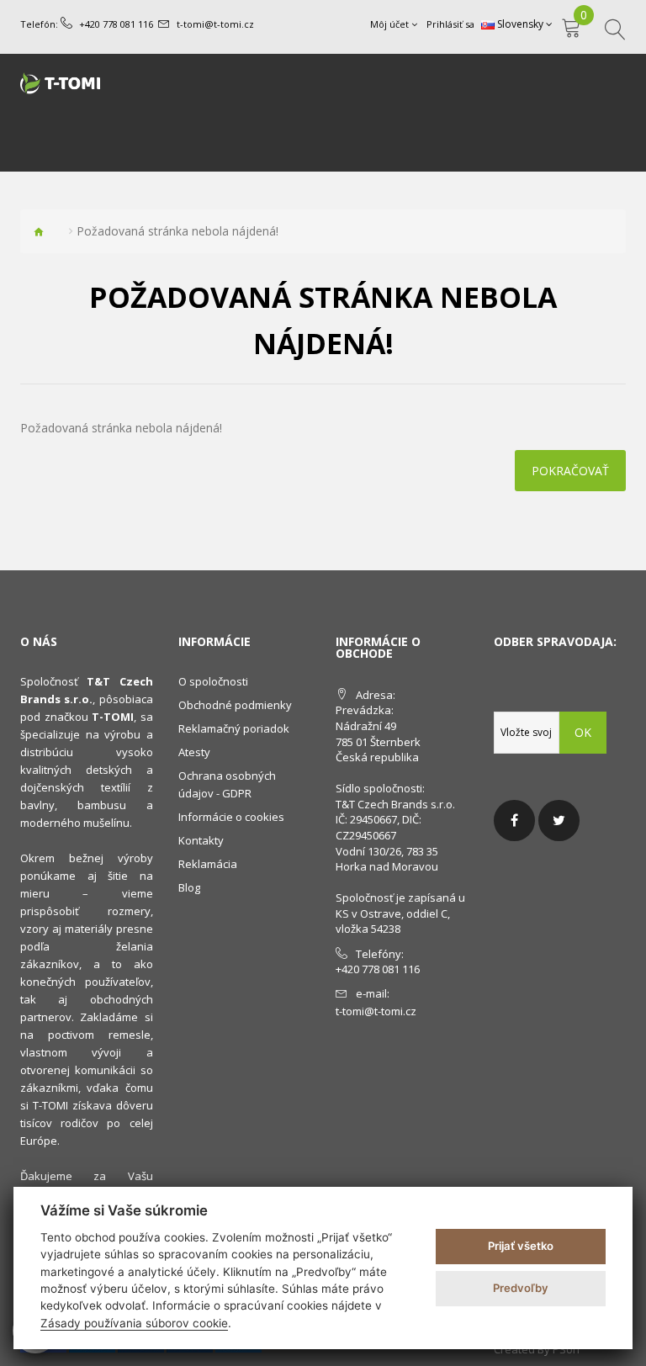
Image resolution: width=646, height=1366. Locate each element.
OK (583, 732)
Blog (189, 887)
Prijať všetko (520, 1245)
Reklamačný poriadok (233, 728)
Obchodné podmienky (235, 704)
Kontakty (201, 840)
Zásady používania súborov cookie (134, 1323)
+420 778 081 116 (116, 24)
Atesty (194, 752)
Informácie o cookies (231, 816)
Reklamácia (207, 863)
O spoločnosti (213, 681)
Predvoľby (520, 1288)
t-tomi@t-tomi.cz (215, 24)
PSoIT (567, 1349)
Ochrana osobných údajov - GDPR (227, 784)
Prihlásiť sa (450, 24)
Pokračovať (570, 471)
